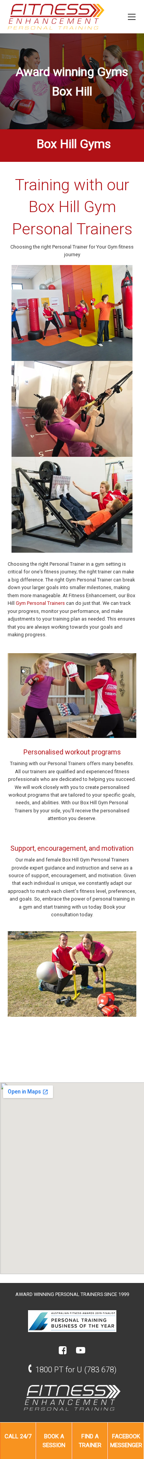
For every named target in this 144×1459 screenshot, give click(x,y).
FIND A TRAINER (90, 1441)
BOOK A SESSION (54, 1441)
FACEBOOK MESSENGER (126, 1441)
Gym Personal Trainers (40, 603)
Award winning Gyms (72, 71)
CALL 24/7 (18, 1436)
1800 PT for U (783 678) (76, 1369)
